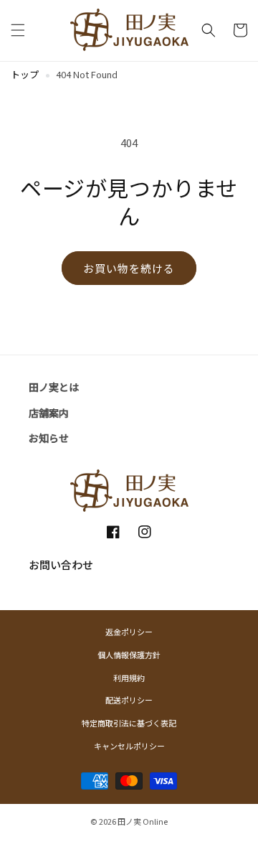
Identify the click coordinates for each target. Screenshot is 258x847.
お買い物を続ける (129, 268)
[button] (18, 30)
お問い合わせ (61, 564)
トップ (25, 74)
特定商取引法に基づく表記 (129, 723)
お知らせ (49, 438)
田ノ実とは (54, 387)
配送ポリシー (129, 700)
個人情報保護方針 (129, 654)
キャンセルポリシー (129, 746)
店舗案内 (49, 413)
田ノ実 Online (143, 821)
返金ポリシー (129, 631)
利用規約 (129, 677)
